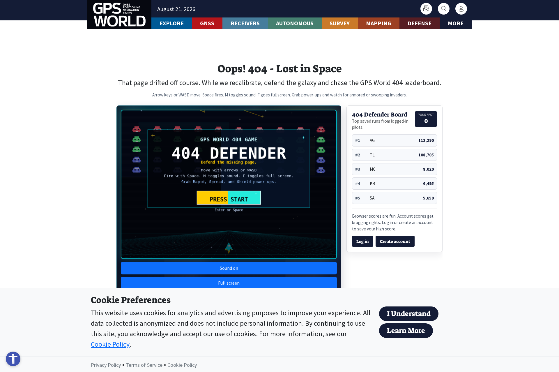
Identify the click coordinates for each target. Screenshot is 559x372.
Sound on (229, 268)
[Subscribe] (426, 9)
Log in (362, 241)
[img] (229, 184)
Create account (395, 241)
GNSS (207, 23)
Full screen (229, 283)
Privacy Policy (106, 365)
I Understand (409, 313)
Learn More (406, 330)
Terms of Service (144, 365)
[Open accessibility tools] (13, 359)
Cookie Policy (110, 344)
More (456, 23)
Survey (340, 23)
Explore (172, 23)
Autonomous (295, 23)
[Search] (444, 9)
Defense (419, 23)
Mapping (378, 23)
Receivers (245, 23)
